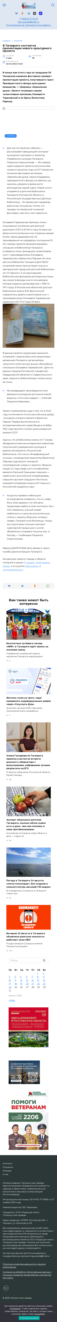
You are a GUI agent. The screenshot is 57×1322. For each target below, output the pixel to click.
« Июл (12, 1000)
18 (16, 984)
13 (27, 980)
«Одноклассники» (13, 570)
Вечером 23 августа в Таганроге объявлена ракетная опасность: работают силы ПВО (25, 936)
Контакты (7, 1163)
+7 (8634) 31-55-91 (28, 19)
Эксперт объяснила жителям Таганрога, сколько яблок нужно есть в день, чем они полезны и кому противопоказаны (26, 825)
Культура (11, 136)
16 (44, 980)
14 (33, 980)
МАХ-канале (43, 562)
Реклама (7, 1171)
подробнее (15, 1309)
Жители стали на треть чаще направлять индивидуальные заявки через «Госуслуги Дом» (28, 701)
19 (21, 984)
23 (44, 984)
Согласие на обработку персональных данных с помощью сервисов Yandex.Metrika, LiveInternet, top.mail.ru (27, 1275)
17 (10, 984)
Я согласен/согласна (29, 1318)
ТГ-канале (29, 562)
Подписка (8, 1167)
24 (10, 987)
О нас (5, 1174)
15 (38, 980)
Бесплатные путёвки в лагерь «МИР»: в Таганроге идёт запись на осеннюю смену (27, 646)
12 (21, 980)
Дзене (6, 566)
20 (27, 984)
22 (38, 984)
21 (33, 984)
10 (10, 980)
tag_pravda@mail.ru (28, 22)
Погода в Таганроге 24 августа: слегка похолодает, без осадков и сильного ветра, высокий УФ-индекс (28, 883)
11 (15, 980)
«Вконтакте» (32, 566)
